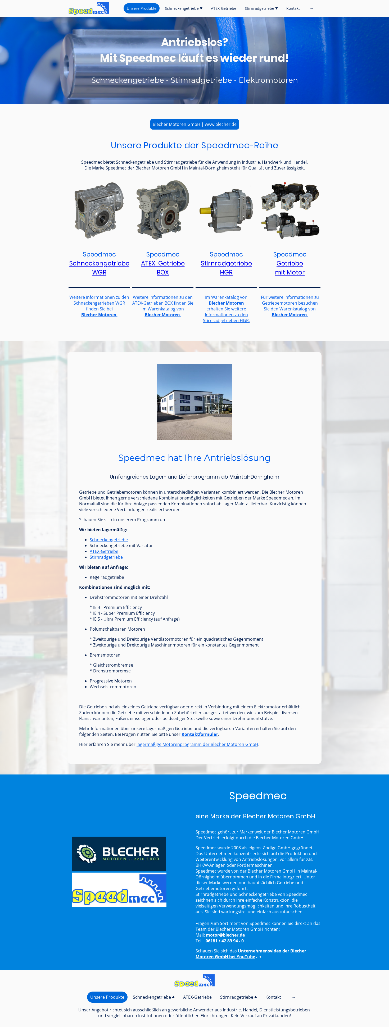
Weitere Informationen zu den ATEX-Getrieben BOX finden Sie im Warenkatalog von (162, 303)
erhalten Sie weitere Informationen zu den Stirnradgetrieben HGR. (226, 314)
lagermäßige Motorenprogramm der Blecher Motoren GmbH (197, 744)
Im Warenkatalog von (226, 297)
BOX (163, 272)
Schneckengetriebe (109, 540)
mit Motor (290, 272)
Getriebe (290, 263)
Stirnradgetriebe (106, 557)
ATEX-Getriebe (163, 263)
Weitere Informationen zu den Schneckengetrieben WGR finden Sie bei (99, 303)
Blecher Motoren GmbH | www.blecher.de (195, 124)
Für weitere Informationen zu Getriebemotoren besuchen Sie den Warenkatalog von (290, 303)
